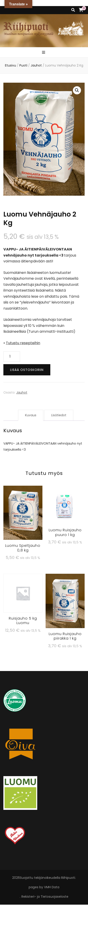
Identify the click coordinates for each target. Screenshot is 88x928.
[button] (77, 90)
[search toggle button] (73, 10)
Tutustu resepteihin (23, 343)
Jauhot (21, 392)
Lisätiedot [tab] (58, 415)
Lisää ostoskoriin (27, 370)
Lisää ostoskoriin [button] (23, 513)
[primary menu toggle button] (44, 53)
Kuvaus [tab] (30, 415)
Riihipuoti (68, 877)
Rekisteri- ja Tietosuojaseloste (44, 896)
